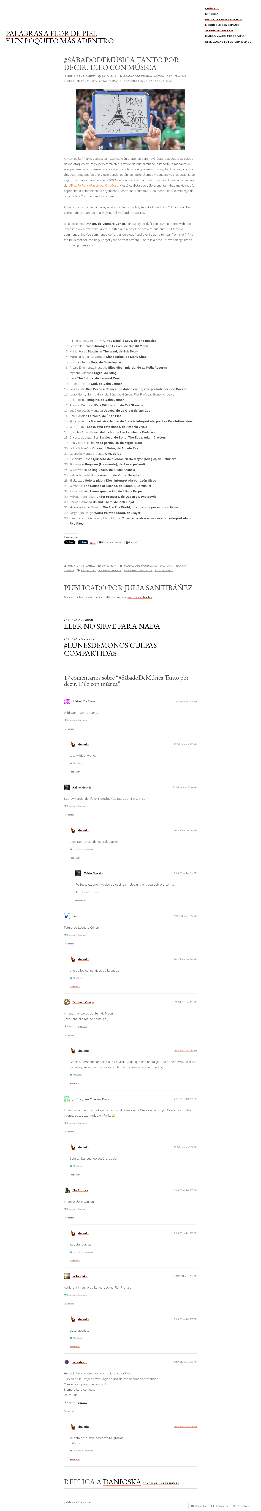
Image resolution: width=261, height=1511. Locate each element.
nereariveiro (79, 1362)
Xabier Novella (81, 787)
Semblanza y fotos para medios (228, 41)
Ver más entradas (139, 597)
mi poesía (211, 13)
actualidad (163, 76)
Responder (69, 729)
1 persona (82, 720)
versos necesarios (219, 30)
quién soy (212, 8)
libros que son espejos (222, 24)
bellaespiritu (80, 1276)
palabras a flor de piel (51, 33)
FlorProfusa (80, 1190)
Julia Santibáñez (81, 76)
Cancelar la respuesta (161, 1483)
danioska (83, 744)
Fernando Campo (83, 1002)
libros (69, 80)
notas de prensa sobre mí (223, 19)
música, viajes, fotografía (224, 35)
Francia (181, 76)
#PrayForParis (109, 80)
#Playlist (88, 80)
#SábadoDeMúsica (137, 76)
